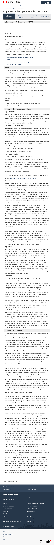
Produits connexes (45, 16)
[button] (46, 3)
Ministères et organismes (9, 499)
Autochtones (30, 516)
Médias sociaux (6, 531)
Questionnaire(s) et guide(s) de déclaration (20, 57)
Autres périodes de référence (33, 16)
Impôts (4, 519)
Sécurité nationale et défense (9, 524)
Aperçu (9, 59)
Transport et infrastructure (33, 506)
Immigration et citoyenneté (9, 506)
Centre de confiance (31, 489)
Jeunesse (29, 521)
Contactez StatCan (7, 489)
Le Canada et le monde (32, 508)
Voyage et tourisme (7, 508)
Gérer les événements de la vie (34, 524)
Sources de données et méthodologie (18, 62)
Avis (4, 539)
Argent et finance (31, 511)
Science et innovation (31, 513)
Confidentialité (6, 542)
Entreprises (5, 511)
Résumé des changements (21, 16)
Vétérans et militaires (31, 519)
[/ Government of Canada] (12, 2)
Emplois (5, 503)
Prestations (5, 513)
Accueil (5, 6)
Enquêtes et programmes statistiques (14, 8)
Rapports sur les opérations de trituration (9, 16)
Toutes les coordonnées (8, 497)
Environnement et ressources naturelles (12, 521)
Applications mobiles (8, 534)
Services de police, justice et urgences (35, 503)
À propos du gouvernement (33, 497)
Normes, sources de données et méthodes (20, 6)
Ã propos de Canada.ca (8, 537)
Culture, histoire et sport (8, 526)
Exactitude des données (14, 64)
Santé (4, 516)
